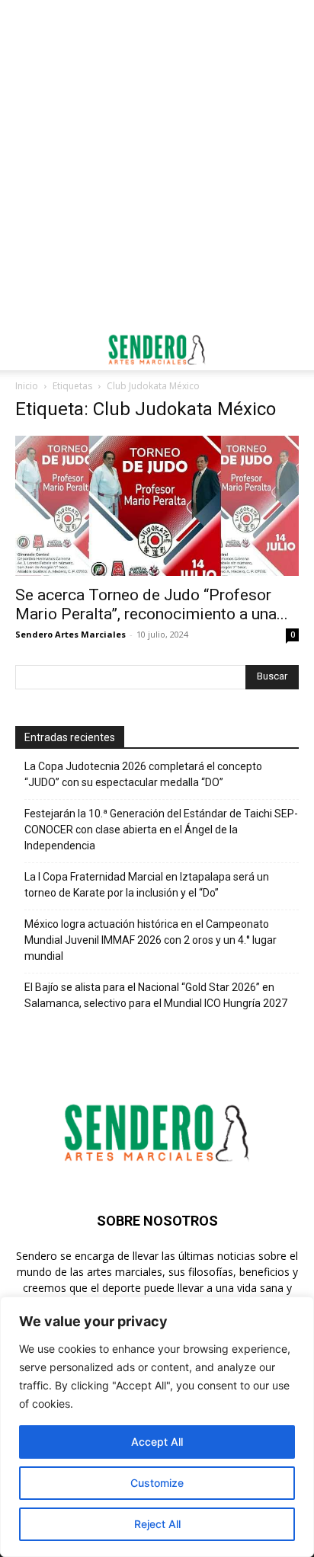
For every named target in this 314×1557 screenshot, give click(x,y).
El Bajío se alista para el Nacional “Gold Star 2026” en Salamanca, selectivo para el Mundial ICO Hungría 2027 (155, 995)
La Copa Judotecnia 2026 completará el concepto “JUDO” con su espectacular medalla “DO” (143, 774)
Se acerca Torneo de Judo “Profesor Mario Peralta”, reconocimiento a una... (151, 604)
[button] (26, 349)
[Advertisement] (157, 164)
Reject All (157, 1523)
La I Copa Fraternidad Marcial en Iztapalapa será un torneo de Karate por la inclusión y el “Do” (146, 885)
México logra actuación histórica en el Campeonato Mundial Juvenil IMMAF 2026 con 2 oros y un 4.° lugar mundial (150, 940)
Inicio (26, 385)
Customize (157, 1482)
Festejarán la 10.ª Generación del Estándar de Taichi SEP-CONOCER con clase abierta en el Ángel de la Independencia (161, 829)
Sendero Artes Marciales (70, 634)
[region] (157, 1426)
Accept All (157, 1441)
